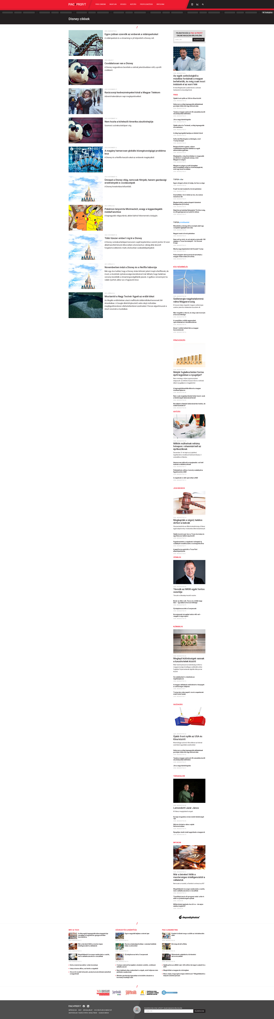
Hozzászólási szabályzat (103, 1010)
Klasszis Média (104, 1013)
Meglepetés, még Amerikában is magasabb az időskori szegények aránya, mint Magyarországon (188, 158)
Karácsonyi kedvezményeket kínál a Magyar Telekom (133, 92)
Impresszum (73, 1010)
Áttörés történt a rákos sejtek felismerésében (183, 825)
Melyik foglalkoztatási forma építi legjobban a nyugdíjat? (188, 373)
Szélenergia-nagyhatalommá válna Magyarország (188, 300)
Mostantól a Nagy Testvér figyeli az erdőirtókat (130, 296)
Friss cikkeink (100, 4)
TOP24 (178, 179)
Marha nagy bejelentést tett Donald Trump (188, 249)
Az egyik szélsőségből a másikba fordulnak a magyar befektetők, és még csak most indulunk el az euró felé (189, 80)
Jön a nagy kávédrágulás (182, 119)
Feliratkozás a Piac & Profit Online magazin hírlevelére (163, 1008)
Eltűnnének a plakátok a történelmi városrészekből (183, 955)
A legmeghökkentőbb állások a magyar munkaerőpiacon (187, 389)
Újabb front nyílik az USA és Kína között (187, 98)
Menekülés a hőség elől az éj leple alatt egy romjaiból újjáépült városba (188, 227)
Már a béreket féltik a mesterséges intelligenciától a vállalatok (189, 877)
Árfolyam (160, 4)
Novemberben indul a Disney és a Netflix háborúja (131, 267)
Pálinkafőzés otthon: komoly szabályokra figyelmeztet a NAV (188, 471)
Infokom (177, 843)
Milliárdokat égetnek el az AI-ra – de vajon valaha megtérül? (188, 905)
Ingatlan (113, 4)
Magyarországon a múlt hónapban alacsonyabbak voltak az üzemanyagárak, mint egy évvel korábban (188, 167)
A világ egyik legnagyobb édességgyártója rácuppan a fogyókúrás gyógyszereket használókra (93, 935)
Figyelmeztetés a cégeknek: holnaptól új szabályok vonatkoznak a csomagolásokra (188, 542)
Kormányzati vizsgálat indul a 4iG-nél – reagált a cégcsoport (187, 615)
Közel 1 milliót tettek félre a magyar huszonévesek (186, 329)
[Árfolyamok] (197, 4)
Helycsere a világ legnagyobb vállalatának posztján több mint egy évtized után (188, 105)
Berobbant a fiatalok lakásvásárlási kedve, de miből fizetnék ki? (189, 404)
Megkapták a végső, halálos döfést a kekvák (187, 521)
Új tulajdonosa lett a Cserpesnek (185, 608)
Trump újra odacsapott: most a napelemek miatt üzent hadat (188, 693)
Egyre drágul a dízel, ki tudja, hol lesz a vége (189, 183)
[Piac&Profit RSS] (88, 1006)
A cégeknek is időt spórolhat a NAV (185, 478)
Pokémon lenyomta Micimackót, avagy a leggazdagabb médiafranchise (133, 210)
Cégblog (177, 557)
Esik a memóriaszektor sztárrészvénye (84, 965)
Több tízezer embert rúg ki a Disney (123, 238)
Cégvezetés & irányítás (126, 930)
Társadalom (179, 776)
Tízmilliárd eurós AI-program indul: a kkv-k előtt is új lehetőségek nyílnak (188, 897)
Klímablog (178, 627)
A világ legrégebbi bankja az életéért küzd (188, 133)
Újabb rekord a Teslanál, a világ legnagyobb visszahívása (188, 126)
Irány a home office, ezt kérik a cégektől (84, 968)
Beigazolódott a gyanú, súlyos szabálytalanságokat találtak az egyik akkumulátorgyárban (186, 148)
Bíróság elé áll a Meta (179, 944)
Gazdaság (178, 704)
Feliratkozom (198, 39)
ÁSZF (79, 1010)
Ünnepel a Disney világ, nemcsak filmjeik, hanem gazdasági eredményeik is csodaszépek (135, 181)
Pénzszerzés (179, 340)
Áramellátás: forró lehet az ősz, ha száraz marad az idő (188, 196)
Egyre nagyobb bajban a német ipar (137, 933)
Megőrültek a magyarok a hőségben (176, 970)
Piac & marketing (170, 930)
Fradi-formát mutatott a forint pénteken (187, 189)
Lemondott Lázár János (186, 808)
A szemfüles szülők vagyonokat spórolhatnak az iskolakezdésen (185, 321)
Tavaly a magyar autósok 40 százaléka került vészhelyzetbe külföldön (189, 113)
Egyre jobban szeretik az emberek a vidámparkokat (132, 34)
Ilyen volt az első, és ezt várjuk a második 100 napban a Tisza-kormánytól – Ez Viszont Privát (189, 241)
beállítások (93, 1013)
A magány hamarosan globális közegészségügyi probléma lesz (135, 152)
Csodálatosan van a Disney (119, 63)
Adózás (133, 4)
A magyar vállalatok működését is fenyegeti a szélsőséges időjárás (188, 685)
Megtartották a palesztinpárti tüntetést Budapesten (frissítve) (187, 203)
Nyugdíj (123, 4)
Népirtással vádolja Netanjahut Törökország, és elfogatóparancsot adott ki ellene (189, 211)
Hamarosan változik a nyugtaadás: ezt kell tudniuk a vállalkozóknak (188, 463)
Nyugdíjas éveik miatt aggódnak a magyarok (189, 832)
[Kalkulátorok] (192, 4)
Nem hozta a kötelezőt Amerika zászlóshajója (129, 121)
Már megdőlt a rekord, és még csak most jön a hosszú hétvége (189, 313)
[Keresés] (202, 4)
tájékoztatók (83, 1013)
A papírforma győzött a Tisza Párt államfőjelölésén (185, 550)
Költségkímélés (180, 267)
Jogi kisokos (179, 488)
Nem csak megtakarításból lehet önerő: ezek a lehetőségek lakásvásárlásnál (189, 397)
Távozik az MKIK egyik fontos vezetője (189, 590)
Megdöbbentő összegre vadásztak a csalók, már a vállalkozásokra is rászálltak (189, 890)
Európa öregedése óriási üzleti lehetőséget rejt (188, 818)
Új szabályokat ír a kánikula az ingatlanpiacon (184, 678)
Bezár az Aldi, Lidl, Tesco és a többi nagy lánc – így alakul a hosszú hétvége (187, 602)
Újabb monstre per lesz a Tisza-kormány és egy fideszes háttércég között (188, 535)
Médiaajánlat (87, 1010)
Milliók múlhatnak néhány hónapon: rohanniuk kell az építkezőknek (187, 446)
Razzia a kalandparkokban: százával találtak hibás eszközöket (140, 945)
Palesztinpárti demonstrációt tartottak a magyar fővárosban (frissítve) (187, 255)
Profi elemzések (146, 4)
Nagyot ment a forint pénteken (184, 233)
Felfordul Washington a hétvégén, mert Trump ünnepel (187, 140)
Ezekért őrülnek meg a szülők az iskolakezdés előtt (187, 934)
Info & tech (74, 930)
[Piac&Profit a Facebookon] (84, 1006)
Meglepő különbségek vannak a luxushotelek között (188, 660)
